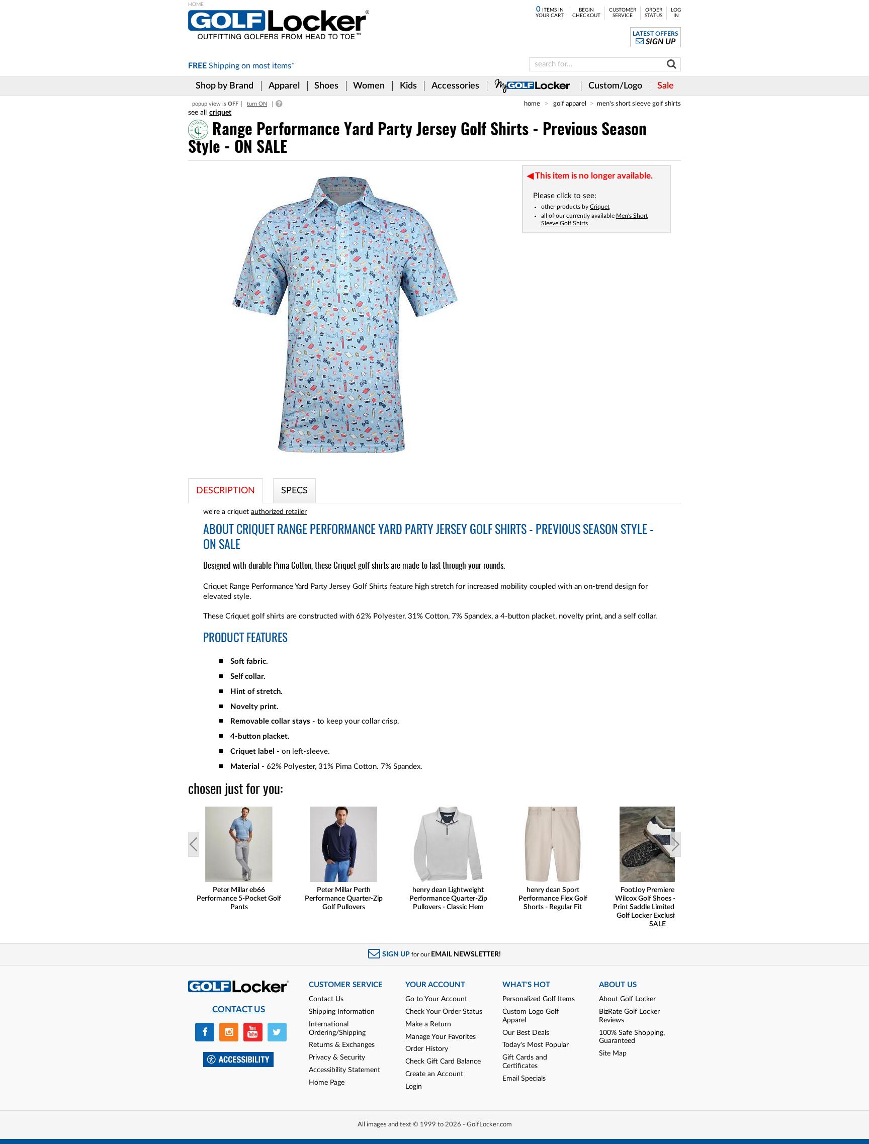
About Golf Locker (627, 999)
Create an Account (434, 1074)
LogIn (676, 13)
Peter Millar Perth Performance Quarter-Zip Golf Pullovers (344, 899)
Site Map (613, 1053)
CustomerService (622, 13)
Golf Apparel (569, 104)
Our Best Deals (525, 1032)
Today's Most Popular (535, 1044)
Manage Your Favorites (440, 1036)
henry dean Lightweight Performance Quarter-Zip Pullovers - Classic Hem (448, 899)
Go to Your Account (436, 999)
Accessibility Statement (344, 1070)
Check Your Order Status (443, 1011)
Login (413, 1086)
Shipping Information (342, 1011)
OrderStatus (653, 13)
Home (532, 104)
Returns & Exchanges (342, 1044)
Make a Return (428, 1024)
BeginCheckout (586, 13)
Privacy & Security (337, 1057)
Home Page (326, 1082)
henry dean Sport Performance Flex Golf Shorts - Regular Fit (552, 899)
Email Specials (524, 1078)
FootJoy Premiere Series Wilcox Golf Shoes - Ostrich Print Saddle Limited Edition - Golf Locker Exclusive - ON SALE (657, 907)
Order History (426, 1048)
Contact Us (326, 999)
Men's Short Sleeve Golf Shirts (639, 104)
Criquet (600, 207)
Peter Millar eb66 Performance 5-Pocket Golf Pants (239, 899)
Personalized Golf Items (538, 999)
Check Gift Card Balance (443, 1061)
